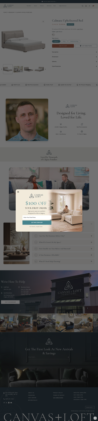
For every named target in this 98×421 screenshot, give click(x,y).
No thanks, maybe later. (36, 226)
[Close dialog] (18, 191)
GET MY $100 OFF (37, 222)
